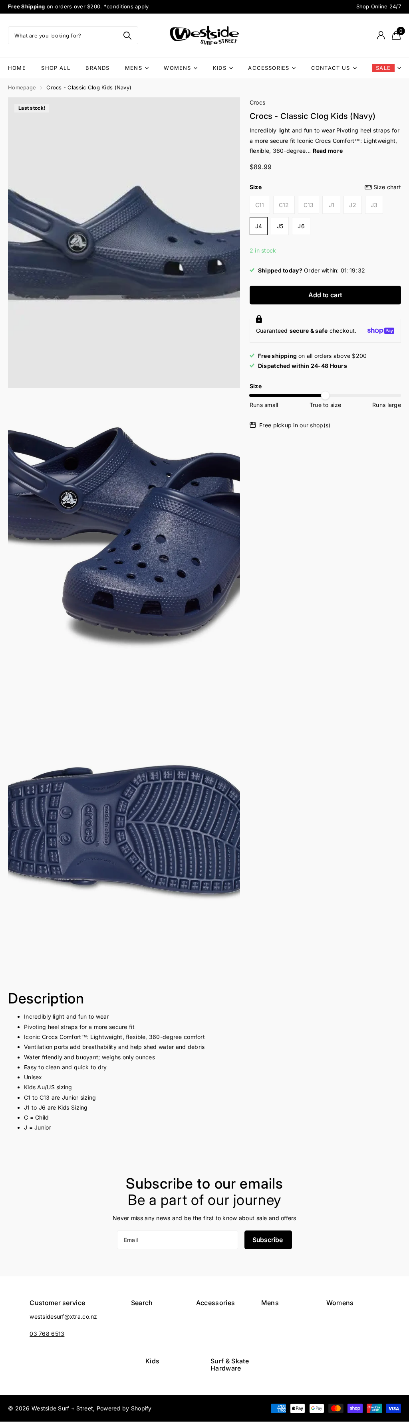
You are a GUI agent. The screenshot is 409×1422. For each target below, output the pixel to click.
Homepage (22, 87)
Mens (133, 68)
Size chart (387, 187)
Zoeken (127, 35)
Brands (97, 68)
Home (17, 68)
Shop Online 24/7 (378, 6)
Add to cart (325, 295)
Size (325, 187)
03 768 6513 (47, 1333)
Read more (328, 150)
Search (142, 1303)
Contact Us (330, 68)
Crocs (257, 102)
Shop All (55, 68)
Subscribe (268, 1240)
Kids (219, 68)
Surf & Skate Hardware (229, 1364)
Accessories (268, 68)
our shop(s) (315, 425)
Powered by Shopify (124, 1408)
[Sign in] (381, 35)
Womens (177, 68)
